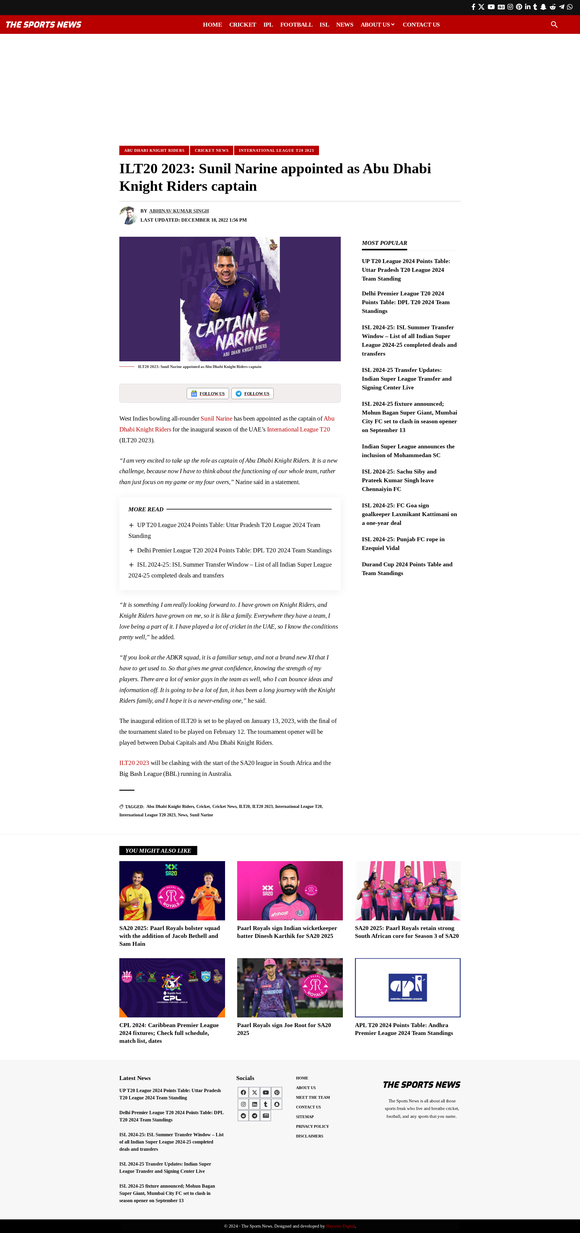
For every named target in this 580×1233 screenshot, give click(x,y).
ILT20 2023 (134, 762)
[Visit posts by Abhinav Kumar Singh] (128, 216)
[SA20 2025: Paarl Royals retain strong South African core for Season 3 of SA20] (408, 890)
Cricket (203, 806)
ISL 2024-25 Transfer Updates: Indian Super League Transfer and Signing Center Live (407, 378)
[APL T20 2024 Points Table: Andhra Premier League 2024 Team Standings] (408, 987)
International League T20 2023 (276, 150)
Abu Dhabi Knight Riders (154, 150)
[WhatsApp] (570, 7)
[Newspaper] (265, 1115)
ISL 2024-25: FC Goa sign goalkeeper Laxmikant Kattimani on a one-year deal (409, 514)
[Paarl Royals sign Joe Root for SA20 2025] (290, 987)
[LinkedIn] (528, 7)
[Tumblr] (535, 7)
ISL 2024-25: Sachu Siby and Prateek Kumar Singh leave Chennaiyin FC (399, 480)
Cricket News (212, 150)
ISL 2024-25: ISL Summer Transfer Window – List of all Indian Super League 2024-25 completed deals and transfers (171, 1142)
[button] (554, 24)
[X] (481, 7)
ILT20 (244, 806)
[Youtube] (265, 1092)
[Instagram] (510, 7)
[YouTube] (491, 7)
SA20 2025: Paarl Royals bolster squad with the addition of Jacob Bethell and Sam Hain (169, 936)
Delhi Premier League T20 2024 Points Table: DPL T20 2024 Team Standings (234, 550)
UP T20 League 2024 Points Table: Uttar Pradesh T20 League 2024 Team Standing (406, 270)
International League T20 (298, 429)
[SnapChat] (543, 7)
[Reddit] (552, 7)
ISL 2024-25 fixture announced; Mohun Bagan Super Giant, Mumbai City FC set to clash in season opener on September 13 (167, 1193)
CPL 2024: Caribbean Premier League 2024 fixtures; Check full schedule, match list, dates (169, 1033)
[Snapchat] (276, 1104)
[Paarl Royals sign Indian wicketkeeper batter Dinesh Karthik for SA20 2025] (290, 890)
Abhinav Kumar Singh (179, 210)
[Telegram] (561, 7)
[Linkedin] (254, 1104)
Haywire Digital (340, 1226)
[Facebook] (473, 7)
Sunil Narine (216, 418)
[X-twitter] (254, 1092)
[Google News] (501, 7)
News (182, 815)
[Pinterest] (519, 7)
